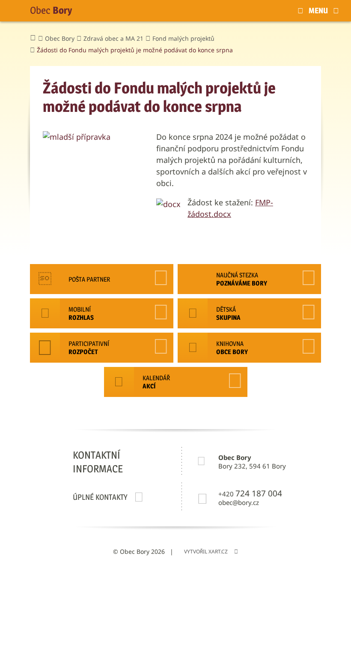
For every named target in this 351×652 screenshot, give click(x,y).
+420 (250, 493)
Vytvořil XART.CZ (206, 551)
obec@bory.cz (238, 503)
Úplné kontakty (100, 497)
